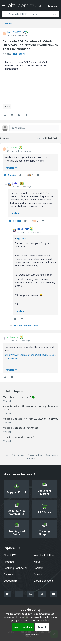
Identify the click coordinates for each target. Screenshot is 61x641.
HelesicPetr (23, 228)
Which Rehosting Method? (17, 397)
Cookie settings (35, 454)
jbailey (15, 183)
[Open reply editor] (30, 128)
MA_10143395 (14, 32)
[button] (3, 6)
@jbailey (21, 238)
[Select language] (40, 6)
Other (7, 106)
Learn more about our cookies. (34, 620)
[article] (30, 162)
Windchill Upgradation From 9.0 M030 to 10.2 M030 (30, 418)
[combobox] (30, 14)
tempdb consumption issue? (18, 436)
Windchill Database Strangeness (20, 427)
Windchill (9, 23)
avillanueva (12, 337)
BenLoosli (12, 147)
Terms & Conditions (15, 454)
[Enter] (5, 14)
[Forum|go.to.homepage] (19, 6)
